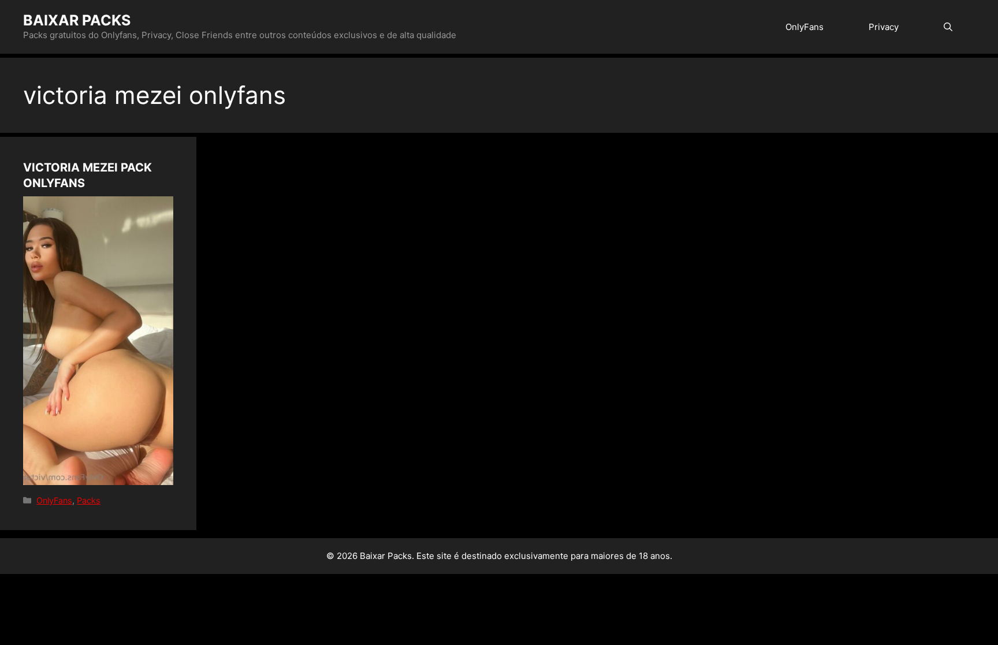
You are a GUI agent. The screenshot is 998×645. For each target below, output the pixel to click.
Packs (88, 500)
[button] (948, 26)
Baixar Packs (77, 20)
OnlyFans (804, 26)
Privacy (884, 26)
